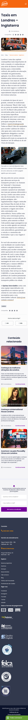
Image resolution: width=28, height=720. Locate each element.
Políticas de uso (14, 712)
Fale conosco (5, 575)
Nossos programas (6, 563)
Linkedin (3, 602)
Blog (6, 55)
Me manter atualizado (14, 509)
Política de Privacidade (7, 581)
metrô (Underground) (16, 124)
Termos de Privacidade (14, 714)
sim (7, 323)
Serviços (3, 569)
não (21, 323)
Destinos (3, 566)
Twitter (3, 599)
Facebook (4, 591)
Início (2, 55)
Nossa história (5, 572)
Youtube (3, 597)
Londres (4, 306)
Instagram (4, 594)
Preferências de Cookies (8, 583)
